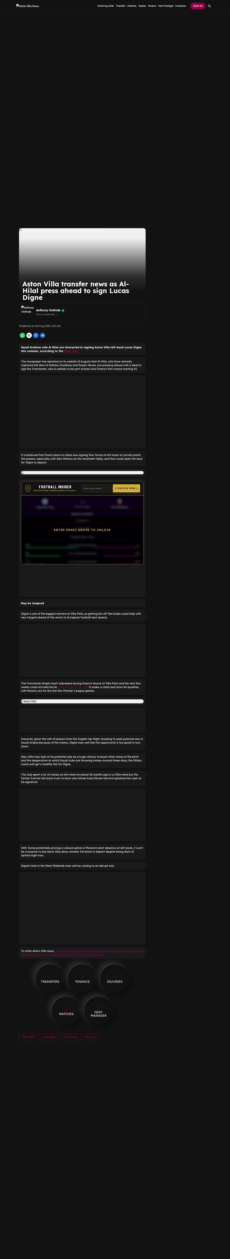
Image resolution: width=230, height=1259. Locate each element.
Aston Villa (28, 1037)
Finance (152, 5)
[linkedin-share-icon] (42, 337)
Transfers (120, 5)
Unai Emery (70, 1037)
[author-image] (28, 312)
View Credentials (47, 314)
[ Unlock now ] (126, 488)
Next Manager (165, 5)
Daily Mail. (71, 351)
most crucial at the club (73, 687)
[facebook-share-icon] (36, 337)
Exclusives (180, 5)
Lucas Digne (49, 1037)
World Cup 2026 (105, 5)
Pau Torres (91, 1037)
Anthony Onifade (48, 310)
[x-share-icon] (29, 337)
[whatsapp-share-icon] (22, 337)
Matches (131, 5)
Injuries (142, 5)
